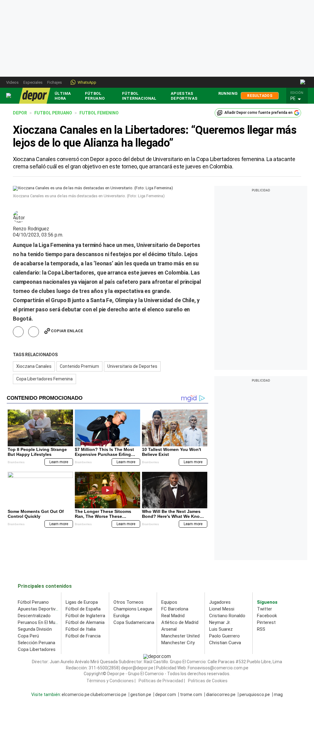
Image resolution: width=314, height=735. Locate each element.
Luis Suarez (221, 629)
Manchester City (178, 642)
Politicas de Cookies (208, 680)
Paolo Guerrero (224, 636)
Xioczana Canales (34, 366)
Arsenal (169, 629)
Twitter (264, 609)
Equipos (169, 602)
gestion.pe (140, 694)
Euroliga (121, 615)
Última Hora (63, 96)
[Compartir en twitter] (33, 331)
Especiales (33, 82)
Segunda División (35, 629)
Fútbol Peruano (95, 96)
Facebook (267, 615)
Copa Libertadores (37, 649)
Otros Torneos (128, 602)
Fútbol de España (83, 609)
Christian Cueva (225, 642)
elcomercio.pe (76, 694)
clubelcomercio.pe (108, 694)
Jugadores (220, 602)
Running (228, 93)
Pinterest (266, 622)
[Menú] (9, 95)
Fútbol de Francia (83, 636)
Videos (12, 82)
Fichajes (54, 82)
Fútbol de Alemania (85, 622)
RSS (261, 629)
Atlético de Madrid (179, 622)
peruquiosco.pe (254, 694)
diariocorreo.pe (221, 694)
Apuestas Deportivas (184, 96)
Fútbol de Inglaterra (85, 615)
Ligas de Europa (82, 602)
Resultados (259, 96)
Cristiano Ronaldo (227, 615)
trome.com (191, 694)
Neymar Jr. (220, 622)
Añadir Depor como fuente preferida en (258, 112)
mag (278, 694)
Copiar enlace (67, 331)
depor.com (165, 694)
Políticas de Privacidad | (162, 680)
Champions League (132, 609)
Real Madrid (173, 615)
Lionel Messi (221, 609)
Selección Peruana (36, 642)
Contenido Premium (79, 366)
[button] (298, 98)
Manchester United (180, 636)
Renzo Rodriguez (31, 228)
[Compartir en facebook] (18, 331)
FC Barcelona (174, 609)
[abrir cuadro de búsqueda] (303, 82)
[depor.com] (34, 95)
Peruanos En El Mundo (40, 622)
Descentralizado (34, 615)
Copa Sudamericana (133, 622)
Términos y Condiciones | (111, 680)
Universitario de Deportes (132, 366)
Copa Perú (28, 636)
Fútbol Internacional (139, 96)
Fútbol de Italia (81, 629)
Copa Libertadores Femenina (44, 378)
